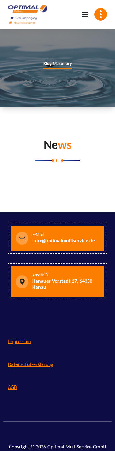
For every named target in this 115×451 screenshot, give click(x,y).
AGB (12, 387)
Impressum (19, 341)
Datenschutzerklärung (30, 364)
